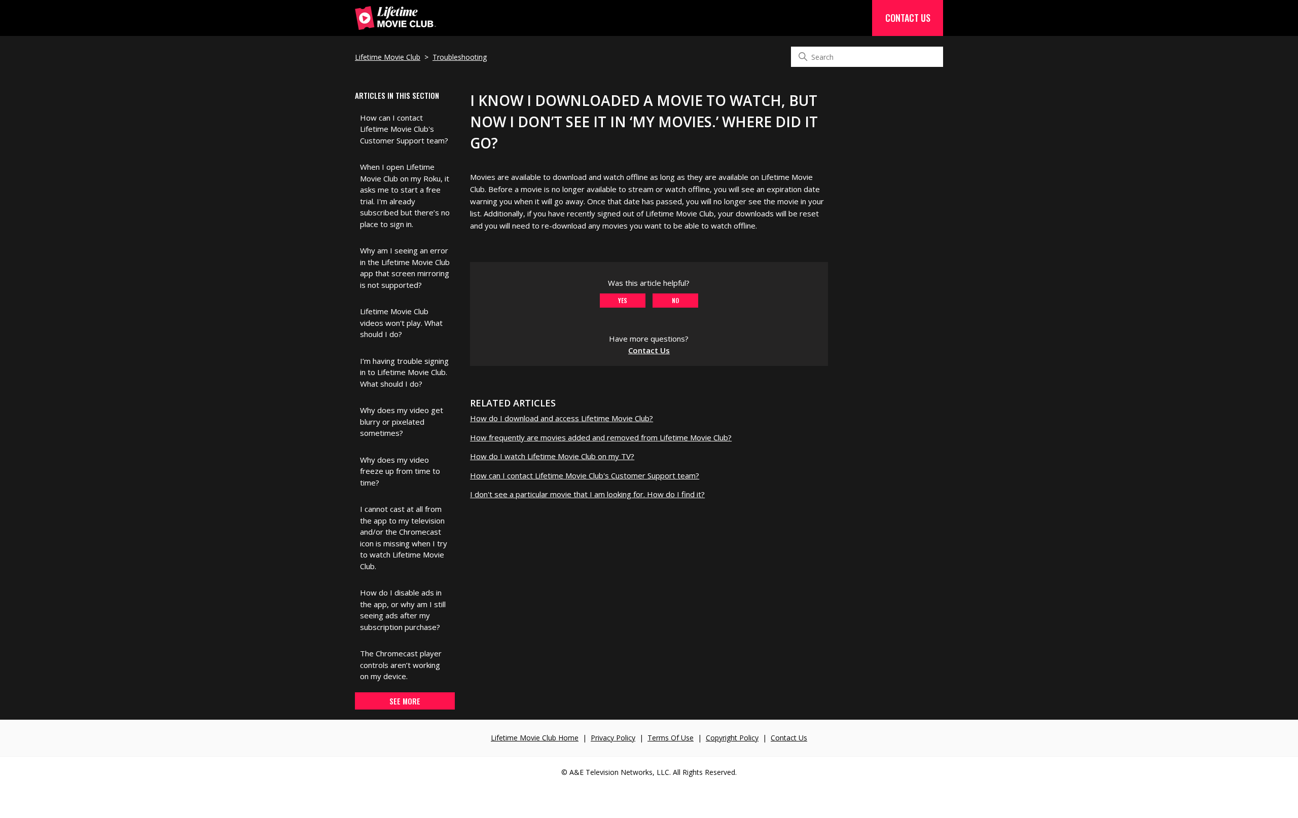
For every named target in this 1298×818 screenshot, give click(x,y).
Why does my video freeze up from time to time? (400, 471)
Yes (622, 300)
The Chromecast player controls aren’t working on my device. (401, 664)
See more (404, 701)
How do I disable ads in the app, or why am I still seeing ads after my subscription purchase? (403, 609)
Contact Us (907, 17)
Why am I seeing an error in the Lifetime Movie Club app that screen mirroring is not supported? (405, 267)
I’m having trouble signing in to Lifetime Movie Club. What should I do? (404, 372)
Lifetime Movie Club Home (535, 737)
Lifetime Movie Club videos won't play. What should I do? (401, 322)
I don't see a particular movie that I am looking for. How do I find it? (587, 494)
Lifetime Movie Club (387, 57)
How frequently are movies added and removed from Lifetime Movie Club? (601, 437)
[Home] (395, 24)
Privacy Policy (613, 737)
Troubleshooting (459, 57)
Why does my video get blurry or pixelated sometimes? (401, 421)
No (675, 300)
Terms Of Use (670, 737)
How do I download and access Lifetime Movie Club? (561, 418)
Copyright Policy (732, 737)
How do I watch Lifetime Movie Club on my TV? (552, 456)
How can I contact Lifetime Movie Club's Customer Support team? (404, 129)
